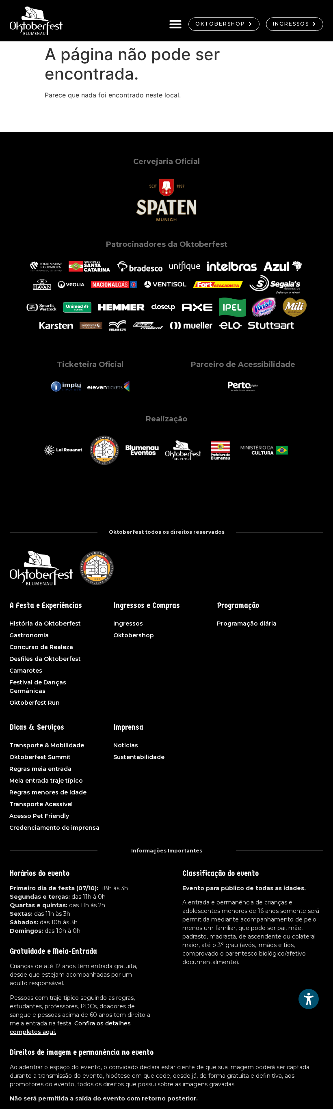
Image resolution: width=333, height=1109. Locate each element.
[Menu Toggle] (175, 23)
